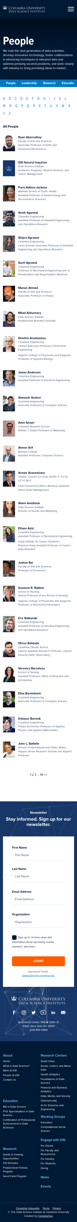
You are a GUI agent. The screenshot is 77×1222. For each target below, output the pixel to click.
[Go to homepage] (24, 9)
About (7, 1055)
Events (46, 1186)
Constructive (45, 1216)
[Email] (63, 1012)
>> (45, 775)
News (45, 1177)
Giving (44, 1168)
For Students (48, 1163)
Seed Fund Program (14, 1176)
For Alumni (47, 1145)
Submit (38, 961)
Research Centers (54, 1055)
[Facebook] (14, 1012)
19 (41, 775)
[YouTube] (43, 1012)
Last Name (19, 869)
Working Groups (53, 1117)
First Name (19, 847)
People (11, 83)
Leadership (29, 83)
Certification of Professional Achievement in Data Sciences (19, 1123)
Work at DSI (10, 1070)
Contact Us (9, 1079)
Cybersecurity (49, 1100)
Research (49, 83)
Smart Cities (48, 1061)
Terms (46, 1208)
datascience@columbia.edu (38, 975)
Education (10, 1101)
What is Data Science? (16, 1066)
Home (6, 1061)
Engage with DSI (53, 1140)
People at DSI (11, 1075)
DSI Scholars (10, 1163)
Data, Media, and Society (55, 1096)
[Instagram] (24, 1012)
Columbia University (27, 1208)
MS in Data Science (14, 1106)
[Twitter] (33, 1013)
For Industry (47, 1159)
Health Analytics (50, 1074)
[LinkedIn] (53, 1012)
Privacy (57, 1208)
